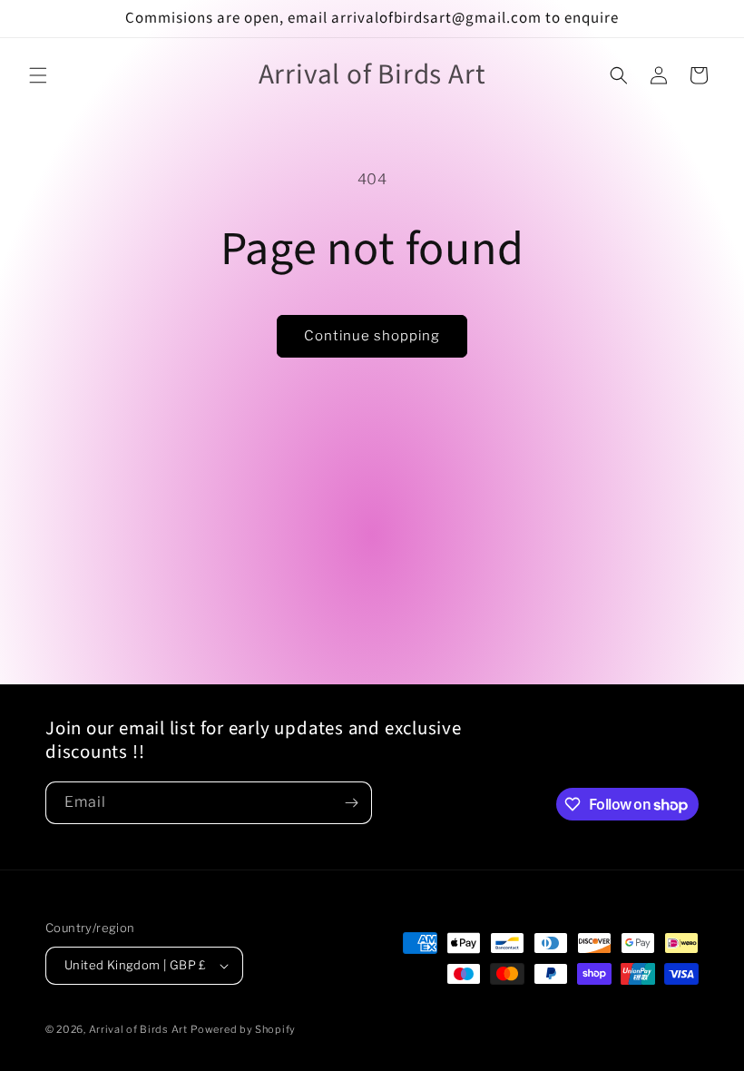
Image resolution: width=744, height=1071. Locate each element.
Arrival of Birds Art (138, 1029)
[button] (38, 75)
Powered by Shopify (243, 1029)
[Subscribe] (351, 802)
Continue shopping (372, 336)
